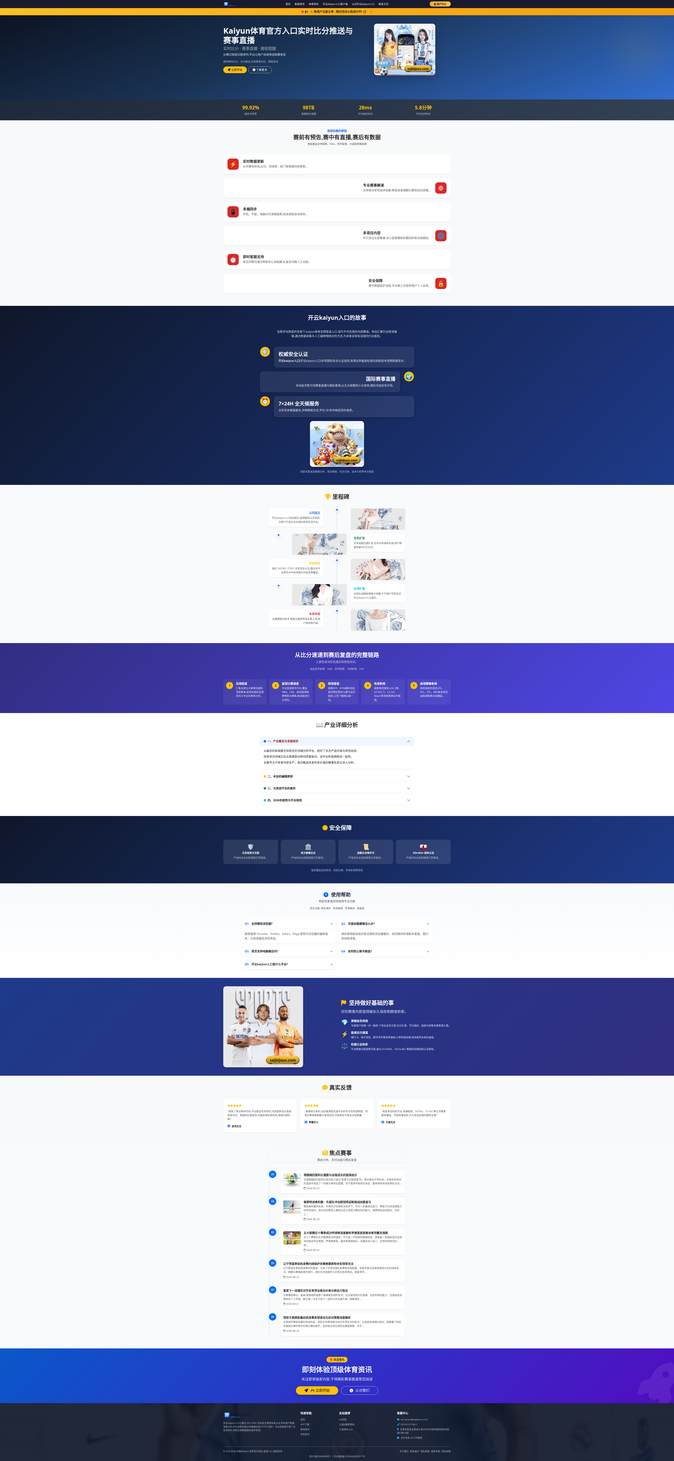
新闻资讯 (300, 4)
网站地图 (446, 1451)
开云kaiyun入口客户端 (335, 4)
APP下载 (304, 1424)
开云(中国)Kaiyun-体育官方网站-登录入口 (252, 1451)
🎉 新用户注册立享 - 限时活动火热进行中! (336, 12)
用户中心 (442, 4)
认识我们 (362, 1390)
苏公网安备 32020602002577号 (349, 1456)
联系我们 (414, 1451)
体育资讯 (314, 4)
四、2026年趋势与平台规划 (284, 800)
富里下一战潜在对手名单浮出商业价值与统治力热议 (315, 1290)
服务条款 (435, 1451)
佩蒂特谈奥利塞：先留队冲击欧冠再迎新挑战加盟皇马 (337, 1202)
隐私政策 (425, 1451)
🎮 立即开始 (319, 1390)
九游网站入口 (346, 1429)
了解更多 (261, 70)
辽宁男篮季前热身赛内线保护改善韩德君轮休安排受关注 (318, 1264)
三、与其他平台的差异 (281, 788)
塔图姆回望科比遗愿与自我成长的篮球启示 (330, 1175)
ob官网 (342, 1419)
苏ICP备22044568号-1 (320, 1456)
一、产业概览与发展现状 (282, 741)
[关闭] (371, 12)
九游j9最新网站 (347, 1424)
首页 (288, 4)
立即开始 (236, 70)
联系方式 (383, 4)
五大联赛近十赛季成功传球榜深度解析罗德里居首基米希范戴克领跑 (346, 1233)
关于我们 (404, 1451)
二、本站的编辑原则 (280, 776)
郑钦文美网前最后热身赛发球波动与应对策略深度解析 (317, 1317)
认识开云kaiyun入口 (363, 4)
